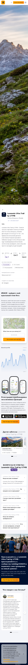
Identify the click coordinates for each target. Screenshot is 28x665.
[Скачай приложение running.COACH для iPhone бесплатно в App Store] (7, 416)
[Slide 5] (16, 632)
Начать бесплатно (18, 2)
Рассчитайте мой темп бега (14, 339)
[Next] (24, 446)
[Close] (23, 654)
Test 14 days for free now (10, 421)
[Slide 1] (12, 456)
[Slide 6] (17, 632)
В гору (14, 253)
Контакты (17, 664)
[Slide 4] (16, 456)
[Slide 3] (15, 456)
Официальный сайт (6, 275)
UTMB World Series (19, 267)
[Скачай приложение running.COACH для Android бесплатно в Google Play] (20, 416)
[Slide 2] (12, 632)
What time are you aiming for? (12, 331)
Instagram (6, 283)
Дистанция (8, 253)
